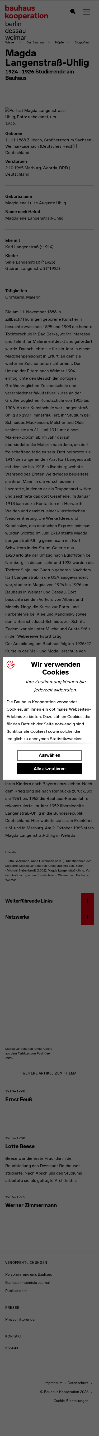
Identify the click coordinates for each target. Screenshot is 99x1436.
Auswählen (49, 755)
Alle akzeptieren (49, 768)
